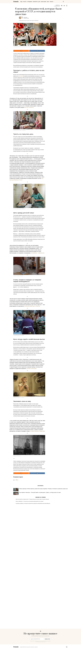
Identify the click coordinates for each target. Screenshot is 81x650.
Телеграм (62, 6)
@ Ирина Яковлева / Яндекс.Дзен (37, 431)
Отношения (29, 1)
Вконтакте (64, 6)
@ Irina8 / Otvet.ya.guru (32, 368)
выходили (21, 76)
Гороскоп (52, 1)
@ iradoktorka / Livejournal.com (37, 252)
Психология (35, 1)
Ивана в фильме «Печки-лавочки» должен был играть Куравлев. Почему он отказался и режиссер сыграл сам (43, 488)
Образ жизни (43, 1)
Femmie (18, 1)
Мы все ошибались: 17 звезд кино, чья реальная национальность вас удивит (29, 501)
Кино (48, 1)
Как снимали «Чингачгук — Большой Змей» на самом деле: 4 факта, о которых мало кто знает (40, 492)
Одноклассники (67, 6)
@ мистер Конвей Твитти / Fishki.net (32, 306)
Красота (24, 1)
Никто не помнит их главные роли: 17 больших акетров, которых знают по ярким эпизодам (32, 499)
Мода (21, 1)
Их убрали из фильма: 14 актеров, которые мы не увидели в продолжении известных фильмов (33, 503)
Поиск (63, 2)
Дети (39, 1)
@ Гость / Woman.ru (29, 107)
